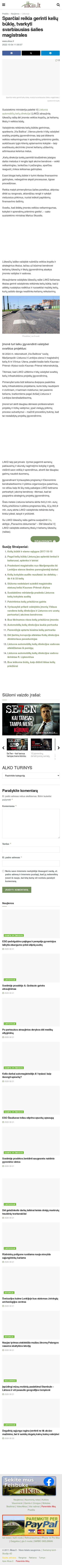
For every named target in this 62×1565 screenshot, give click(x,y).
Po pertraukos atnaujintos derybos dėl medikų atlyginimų (27, 1031)
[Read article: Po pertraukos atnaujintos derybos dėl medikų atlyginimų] (31, 1012)
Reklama (33, 1557)
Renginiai (22, 1557)
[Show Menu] (3, 4)
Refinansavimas (32, 1537)
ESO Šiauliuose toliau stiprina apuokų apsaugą (28, 1117)
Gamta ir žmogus (14, 935)
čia (49, 520)
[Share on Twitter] (31, 53)
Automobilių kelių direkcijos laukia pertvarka (32, 624)
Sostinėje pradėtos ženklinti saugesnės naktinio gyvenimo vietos (28, 1160)
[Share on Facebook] (11, 53)
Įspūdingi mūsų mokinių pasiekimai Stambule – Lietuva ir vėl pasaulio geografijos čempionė (28, 1388)
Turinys (42, 1557)
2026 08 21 (9, 948)
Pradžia (5, 13)
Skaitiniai (10, 1506)
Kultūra (45, 1499)
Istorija (9, 1292)
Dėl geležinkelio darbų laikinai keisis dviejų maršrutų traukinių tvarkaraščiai (30, 1211)
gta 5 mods (27, 1541)
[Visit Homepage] (31, 5)
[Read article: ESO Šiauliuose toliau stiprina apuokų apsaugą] (31, 1100)
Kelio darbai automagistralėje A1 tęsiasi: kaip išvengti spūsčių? (26, 1075)
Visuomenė (17, 1503)
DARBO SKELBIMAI (43, 1541)
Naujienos (15, 13)
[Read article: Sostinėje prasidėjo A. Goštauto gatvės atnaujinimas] (31, 968)
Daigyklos (15, 1541)
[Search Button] (58, 4)
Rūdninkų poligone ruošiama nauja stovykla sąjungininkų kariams (26, 1256)
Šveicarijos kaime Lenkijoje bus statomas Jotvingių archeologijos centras (30, 1300)
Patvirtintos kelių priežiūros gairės (26, 601)
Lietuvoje (25, 13)
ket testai (7, 1537)
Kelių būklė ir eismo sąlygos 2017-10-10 (29, 551)
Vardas (6, 843)
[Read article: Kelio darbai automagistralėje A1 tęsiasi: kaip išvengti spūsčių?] (31, 1056)
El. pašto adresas (12, 857)
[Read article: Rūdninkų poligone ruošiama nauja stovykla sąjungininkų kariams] (31, 1236)
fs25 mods (18, 1537)
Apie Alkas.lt (7, 1561)
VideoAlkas (22, 1506)
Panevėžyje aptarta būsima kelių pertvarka (31, 630)
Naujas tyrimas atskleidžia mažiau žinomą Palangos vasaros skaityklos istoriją (30, 1344)
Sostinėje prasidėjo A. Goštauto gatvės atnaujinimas (23, 987)
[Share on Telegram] (50, 53)
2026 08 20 (9, 1438)
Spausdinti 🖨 (45, 540)
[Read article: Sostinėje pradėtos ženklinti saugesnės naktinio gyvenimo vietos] (31, 1141)
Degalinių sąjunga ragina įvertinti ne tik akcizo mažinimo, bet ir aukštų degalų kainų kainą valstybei (30, 1432)
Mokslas (46, 1503)
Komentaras (9, 806)
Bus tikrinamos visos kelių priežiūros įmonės (33, 619)
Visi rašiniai (34, 1506)
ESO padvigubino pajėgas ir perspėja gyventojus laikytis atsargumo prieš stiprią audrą (29, 943)
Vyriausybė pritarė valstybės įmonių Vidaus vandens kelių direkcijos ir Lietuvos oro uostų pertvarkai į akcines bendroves (33, 610)
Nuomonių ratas (32, 1499)
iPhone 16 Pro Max (51, 1537)
